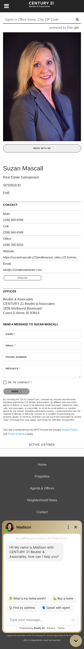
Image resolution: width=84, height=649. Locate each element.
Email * (11, 345)
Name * (10, 334)
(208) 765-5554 (13, 245)
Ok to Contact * (20, 382)
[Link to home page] (42, 6)
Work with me (42, 148)
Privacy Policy (69, 429)
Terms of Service (17, 434)
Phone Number (16, 357)
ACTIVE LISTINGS (42, 444)
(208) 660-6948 (13, 220)
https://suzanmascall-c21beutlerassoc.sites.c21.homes (39, 257)
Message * (13, 368)
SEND (15, 391)
